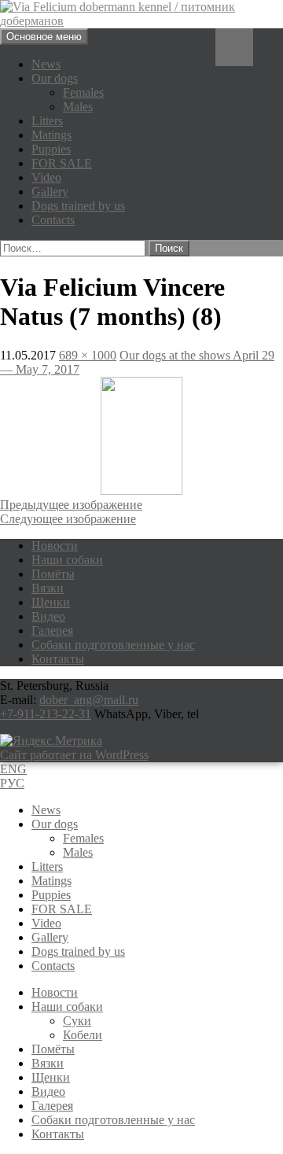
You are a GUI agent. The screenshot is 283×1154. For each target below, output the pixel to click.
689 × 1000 (87, 355)
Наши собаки (67, 559)
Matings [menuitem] (51, 880)
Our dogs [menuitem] (54, 824)
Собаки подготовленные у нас (113, 644)
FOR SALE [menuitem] (61, 909)
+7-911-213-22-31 (45, 714)
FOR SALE (61, 163)
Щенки (50, 602)
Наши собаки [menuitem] (67, 1006)
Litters (47, 120)
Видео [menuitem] (48, 1091)
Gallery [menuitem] (49, 937)
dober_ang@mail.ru (88, 699)
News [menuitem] (46, 810)
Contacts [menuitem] (53, 965)
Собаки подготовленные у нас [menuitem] (113, 1119)
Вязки (47, 588)
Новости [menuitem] (54, 992)
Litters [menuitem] (47, 866)
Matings (51, 135)
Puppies (51, 149)
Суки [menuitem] (77, 1020)
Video (46, 177)
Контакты (57, 658)
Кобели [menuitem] (82, 1035)
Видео (48, 616)
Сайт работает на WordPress (74, 754)
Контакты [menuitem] (57, 1134)
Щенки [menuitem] (50, 1077)
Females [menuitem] (83, 838)
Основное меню (44, 36)
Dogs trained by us (78, 205)
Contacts (53, 220)
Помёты (53, 574)
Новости (54, 545)
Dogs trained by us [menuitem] (78, 951)
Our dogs (54, 78)
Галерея (52, 630)
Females (83, 92)
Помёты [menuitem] (53, 1049)
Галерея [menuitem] (52, 1105)
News (46, 64)
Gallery (49, 191)
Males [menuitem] (78, 852)
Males (78, 106)
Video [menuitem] (46, 923)
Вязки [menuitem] (47, 1063)
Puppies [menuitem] (51, 894)
